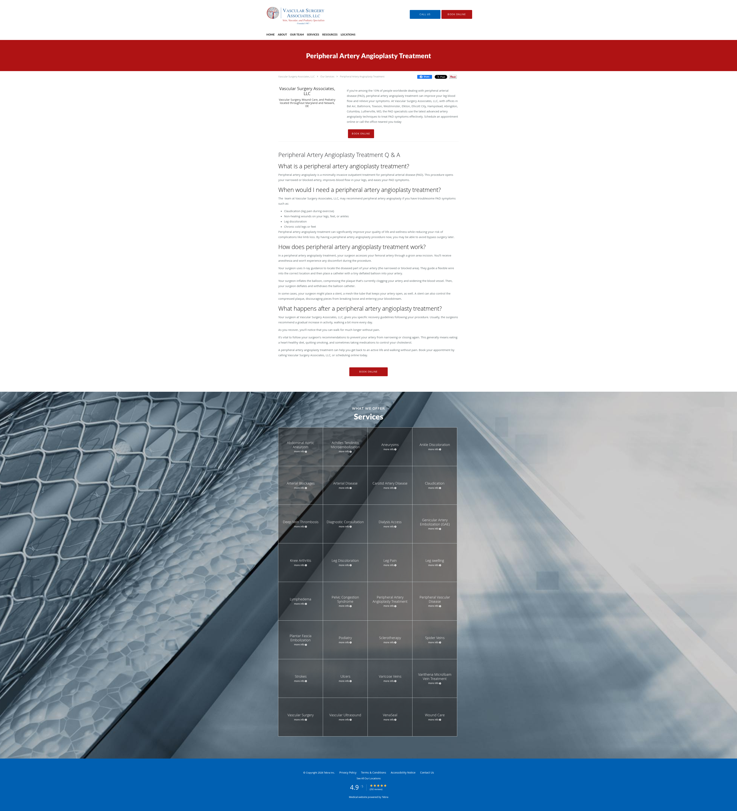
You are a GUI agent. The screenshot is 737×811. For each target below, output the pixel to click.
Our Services (327, 76)
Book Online (361, 133)
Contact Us (427, 772)
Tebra (385, 797)
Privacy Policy (347, 772)
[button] (456, 14)
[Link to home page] (291, 14)
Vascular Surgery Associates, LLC (296, 76)
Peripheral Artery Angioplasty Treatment (362, 76)
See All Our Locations (369, 778)
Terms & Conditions (373, 772)
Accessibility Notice (403, 772)
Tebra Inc (329, 772)
